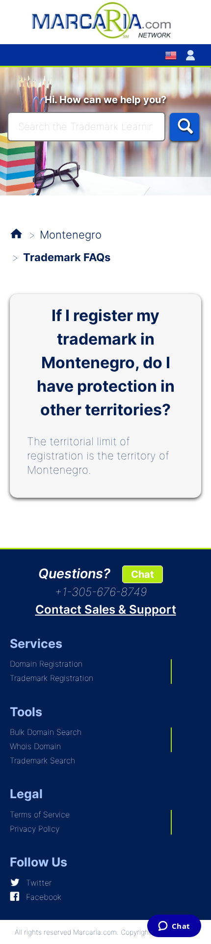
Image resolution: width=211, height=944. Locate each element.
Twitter (39, 883)
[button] (192, 55)
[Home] (105, 19)
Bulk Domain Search (45, 732)
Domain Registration (46, 664)
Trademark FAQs (66, 257)
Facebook (43, 897)
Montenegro (71, 234)
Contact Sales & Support (105, 609)
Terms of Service (40, 814)
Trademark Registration (51, 678)
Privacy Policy (34, 829)
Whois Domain (35, 746)
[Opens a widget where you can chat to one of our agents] (174, 927)
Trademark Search (42, 760)
